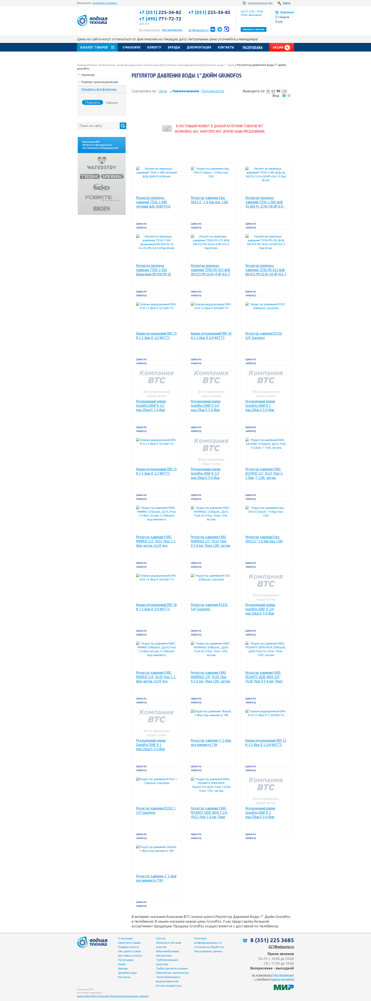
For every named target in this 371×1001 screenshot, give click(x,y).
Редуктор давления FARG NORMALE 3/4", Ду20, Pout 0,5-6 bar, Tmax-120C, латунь (210, 676)
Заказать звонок (254, 29)
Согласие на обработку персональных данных (209, 949)
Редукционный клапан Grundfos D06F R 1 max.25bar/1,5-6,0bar (260, 405)
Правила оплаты (128, 947)
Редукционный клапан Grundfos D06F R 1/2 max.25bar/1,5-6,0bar (151, 405)
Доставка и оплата (130, 955)
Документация (199, 47)
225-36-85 (209, 12)
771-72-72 (160, 18)
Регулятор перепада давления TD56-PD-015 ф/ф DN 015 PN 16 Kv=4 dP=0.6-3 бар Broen (210, 269)
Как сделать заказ (129, 951)
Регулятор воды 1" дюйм (219, 65)
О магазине (131, 47)
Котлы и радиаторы (168, 985)
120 (284, 91)
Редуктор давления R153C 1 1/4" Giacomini (155, 810)
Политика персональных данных (129, 996)
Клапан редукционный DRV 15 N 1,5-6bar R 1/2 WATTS (156, 335)
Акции (278, 47)
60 (273, 91)
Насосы (161, 938)
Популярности (212, 91)
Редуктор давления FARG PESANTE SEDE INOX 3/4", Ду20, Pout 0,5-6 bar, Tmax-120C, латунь (264, 676)
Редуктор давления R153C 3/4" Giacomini (263, 335)
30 (268, 91)
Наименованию (184, 91)
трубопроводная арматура (167, 962)
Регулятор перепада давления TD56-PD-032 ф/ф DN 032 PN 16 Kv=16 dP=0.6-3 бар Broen (265, 269)
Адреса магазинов (282, 979)
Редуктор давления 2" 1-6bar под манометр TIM (156, 878)
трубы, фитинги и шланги (172, 968)
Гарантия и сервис (129, 942)
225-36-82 (160, 12)
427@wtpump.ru (198, 30)
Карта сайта (84, 996)
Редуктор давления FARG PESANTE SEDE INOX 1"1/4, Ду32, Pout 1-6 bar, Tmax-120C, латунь (209, 812)
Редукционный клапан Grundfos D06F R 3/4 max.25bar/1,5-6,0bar (205, 405)
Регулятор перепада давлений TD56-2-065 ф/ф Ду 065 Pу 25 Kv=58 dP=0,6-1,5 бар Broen (264, 202)
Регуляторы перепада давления (181, 65)
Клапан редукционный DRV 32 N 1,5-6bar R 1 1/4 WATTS (265, 742)
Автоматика (164, 955)
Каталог (94, 65)
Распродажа (253, 47)
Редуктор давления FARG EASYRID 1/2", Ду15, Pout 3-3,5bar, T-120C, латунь (264, 473)
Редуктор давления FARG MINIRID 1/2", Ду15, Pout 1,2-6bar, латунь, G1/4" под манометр (156, 541)
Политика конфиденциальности (208, 940)
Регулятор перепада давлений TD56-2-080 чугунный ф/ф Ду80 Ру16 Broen (153, 202)
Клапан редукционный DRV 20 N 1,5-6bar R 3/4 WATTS (211, 335)
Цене (163, 91)
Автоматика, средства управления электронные (130, 65)
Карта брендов (100, 996)
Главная (82, 65)
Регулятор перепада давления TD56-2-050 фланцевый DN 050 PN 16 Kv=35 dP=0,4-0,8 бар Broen (155, 269)
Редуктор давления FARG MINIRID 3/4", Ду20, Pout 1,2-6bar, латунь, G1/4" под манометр (156, 676)
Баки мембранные (167, 951)
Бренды (174, 47)
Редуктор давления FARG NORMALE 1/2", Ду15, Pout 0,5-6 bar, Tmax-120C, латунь (210, 541)
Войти (287, 3)
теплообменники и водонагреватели (168, 979)
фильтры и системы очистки (168, 944)
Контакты (226, 47)
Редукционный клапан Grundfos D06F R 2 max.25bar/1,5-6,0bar (260, 812)
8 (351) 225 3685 (271, 940)
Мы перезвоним (284, 975)
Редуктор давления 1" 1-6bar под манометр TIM (211, 742)
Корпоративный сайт (260, 3)
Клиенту (154, 47)
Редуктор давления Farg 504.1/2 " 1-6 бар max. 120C (209, 200)
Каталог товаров (94, 47)
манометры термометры (172, 972)
